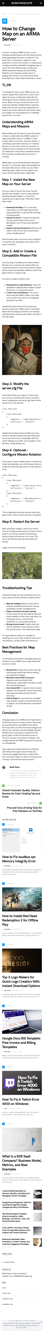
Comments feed (7, 1299)
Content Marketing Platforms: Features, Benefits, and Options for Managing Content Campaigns (16, 1193)
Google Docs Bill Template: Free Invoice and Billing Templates (21, 1042)
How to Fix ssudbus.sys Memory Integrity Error (19, 859)
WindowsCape (22, 3)
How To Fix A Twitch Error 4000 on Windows (20, 1101)
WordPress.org (7, 1304)
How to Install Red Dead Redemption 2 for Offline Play (20, 920)
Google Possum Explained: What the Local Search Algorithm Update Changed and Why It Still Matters (16, 1204)
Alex (5, 1108)
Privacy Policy (9, 1262)
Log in (4, 1288)
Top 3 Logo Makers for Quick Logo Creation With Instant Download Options (21, 981)
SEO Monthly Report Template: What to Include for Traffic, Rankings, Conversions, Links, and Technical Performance (16, 1217)
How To (11, 14)
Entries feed (6, 1293)
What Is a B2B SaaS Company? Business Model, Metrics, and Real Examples (22, 1162)
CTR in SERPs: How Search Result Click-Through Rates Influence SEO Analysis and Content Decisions (16, 1230)
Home (3, 14)
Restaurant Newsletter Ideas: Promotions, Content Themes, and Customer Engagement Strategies (16, 1241)
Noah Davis (7, 45)
